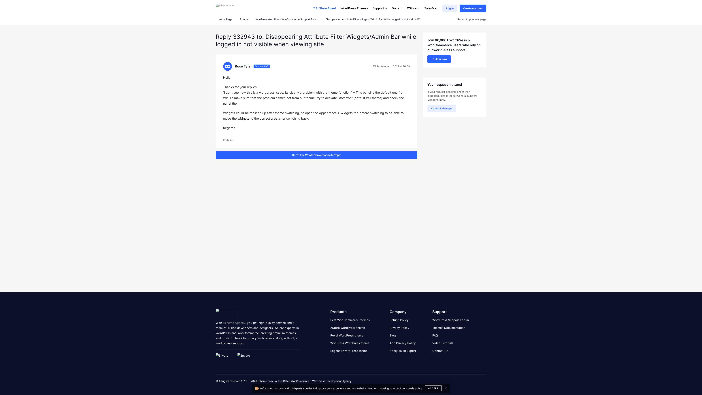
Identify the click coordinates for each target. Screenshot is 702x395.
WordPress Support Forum (450, 320)
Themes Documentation (448, 328)
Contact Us (440, 351)
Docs (395, 8)
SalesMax (431, 8)
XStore (411, 8)
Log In (450, 8)
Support (378, 8)
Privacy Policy (399, 328)
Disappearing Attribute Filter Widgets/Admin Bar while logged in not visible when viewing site (382, 19)
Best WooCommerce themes (350, 320)
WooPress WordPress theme (349, 343)
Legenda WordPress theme (348, 351)
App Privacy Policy (403, 343)
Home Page (225, 19)
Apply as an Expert (403, 351)
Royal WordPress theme (346, 335)
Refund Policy (399, 320)
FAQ (435, 335)
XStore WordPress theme (347, 328)
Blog (393, 335)
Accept (433, 388)
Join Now (441, 59)
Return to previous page (471, 19)
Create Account (473, 8)
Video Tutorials (442, 343)
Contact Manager (442, 108)
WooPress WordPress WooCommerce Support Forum (287, 19)
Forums (244, 19)
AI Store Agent (326, 8)
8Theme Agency (234, 323)
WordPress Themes (354, 8)
